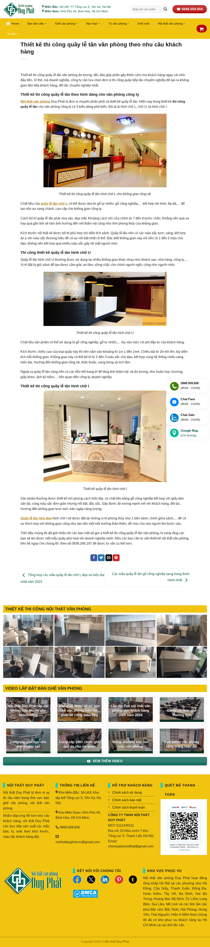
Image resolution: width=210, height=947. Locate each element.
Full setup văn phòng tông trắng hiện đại (182, 744)
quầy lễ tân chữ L (54, 203)
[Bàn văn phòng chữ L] (182, 662)
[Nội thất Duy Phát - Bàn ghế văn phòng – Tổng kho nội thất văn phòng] (19, 9)
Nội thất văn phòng (35, 101)
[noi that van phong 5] (79, 630)
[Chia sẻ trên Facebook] (93, 557)
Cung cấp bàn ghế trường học (181, 713)
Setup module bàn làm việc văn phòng (130, 744)
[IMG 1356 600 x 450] (130, 662)
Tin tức (11, 33)
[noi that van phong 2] (28, 662)
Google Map (189, 433)
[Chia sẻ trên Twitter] (101, 557)
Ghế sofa (144, 23)
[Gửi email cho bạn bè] (108, 557)
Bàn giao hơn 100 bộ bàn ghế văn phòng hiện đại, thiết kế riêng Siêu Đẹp (79, 710)
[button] (201, 29)
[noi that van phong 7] (28, 630)
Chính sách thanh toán (128, 807)
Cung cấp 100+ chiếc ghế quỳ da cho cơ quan (79, 744)
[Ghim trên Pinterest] (116, 557)
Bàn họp (91, 23)
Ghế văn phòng (65, 23)
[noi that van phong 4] (130, 630)
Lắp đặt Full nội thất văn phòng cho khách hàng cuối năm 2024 (130, 710)
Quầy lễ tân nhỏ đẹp (36, 518)
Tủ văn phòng (117, 23)
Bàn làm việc (35, 23)
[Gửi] (165, 9)
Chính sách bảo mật (126, 800)
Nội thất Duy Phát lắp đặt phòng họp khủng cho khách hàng (28, 710)
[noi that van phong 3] (182, 630)
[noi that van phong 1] (79, 662)
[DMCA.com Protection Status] (85, 893)
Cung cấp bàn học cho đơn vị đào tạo (28, 744)
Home (15, 23)
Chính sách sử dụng (127, 792)
